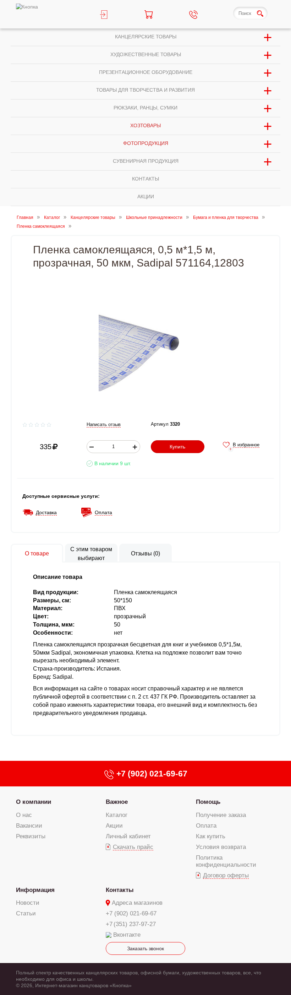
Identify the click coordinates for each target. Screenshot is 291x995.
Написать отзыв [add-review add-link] (104, 424)
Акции (114, 825)
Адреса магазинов (137, 902)
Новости (27, 902)
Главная (25, 217)
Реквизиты (30, 836)
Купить (177, 447)
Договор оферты (226, 875)
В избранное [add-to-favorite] (246, 444)
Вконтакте (127, 934)
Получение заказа (221, 815)
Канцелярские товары (93, 217)
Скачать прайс (133, 847)
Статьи (26, 913)
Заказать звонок (145, 948)
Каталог (52, 217)
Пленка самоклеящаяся (41, 226)
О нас (24, 815)
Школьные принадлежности (154, 217)
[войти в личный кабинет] (115, 14)
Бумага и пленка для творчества (225, 217)
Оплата (206, 825)
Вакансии (29, 825)
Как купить (210, 836)
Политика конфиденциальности (226, 861)
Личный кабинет (128, 836)
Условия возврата (221, 847)
